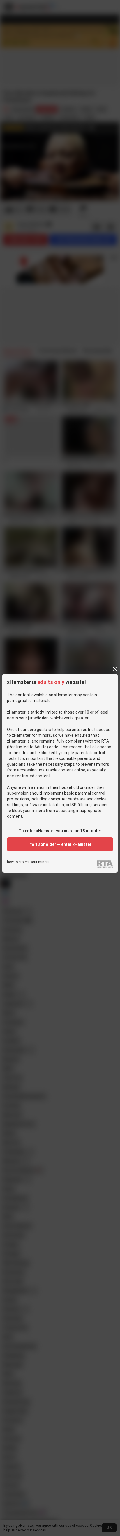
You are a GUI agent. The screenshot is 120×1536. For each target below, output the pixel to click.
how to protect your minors (28, 862)
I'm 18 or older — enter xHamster (60, 844)
